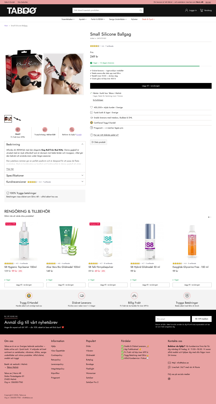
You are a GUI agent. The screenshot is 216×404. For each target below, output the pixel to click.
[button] (39, 182)
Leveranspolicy (57, 364)
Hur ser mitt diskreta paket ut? (106, 134)
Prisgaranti (55, 377)
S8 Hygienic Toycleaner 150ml (20, 267)
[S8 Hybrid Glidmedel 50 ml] (150, 241)
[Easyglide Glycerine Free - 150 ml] (192, 241)
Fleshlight (90, 368)
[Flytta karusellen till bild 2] (210, 217)
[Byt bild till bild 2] (17, 119)
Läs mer (208, 2)
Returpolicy (55, 359)
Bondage (90, 364)
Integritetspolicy (57, 368)
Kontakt (79, 134)
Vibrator (89, 350)
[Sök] (141, 10)
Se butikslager (98, 100)
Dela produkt (99, 142)
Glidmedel (90, 355)
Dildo (88, 346)
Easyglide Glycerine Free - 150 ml (190, 267)
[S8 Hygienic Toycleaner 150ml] (24, 241)
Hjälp (53, 346)
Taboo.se (22, 395)
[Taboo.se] (21, 10)
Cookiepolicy (56, 355)
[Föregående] (5, 254)
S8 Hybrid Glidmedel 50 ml (145, 267)
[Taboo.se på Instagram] (169, 379)
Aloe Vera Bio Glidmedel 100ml (63, 267)
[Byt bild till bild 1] (8, 119)
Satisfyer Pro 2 (92, 382)
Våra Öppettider (58, 350)
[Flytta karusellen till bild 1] (208, 217)
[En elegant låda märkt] (44, 72)
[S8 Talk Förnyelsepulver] (108, 241)
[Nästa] (211, 254)
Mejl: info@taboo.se (180, 362)
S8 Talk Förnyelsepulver (100, 267)
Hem (6, 25)
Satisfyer (89, 377)
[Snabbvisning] (40, 225)
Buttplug (89, 359)
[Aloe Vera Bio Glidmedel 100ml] (66, 241)
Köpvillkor (55, 373)
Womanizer (91, 373)
